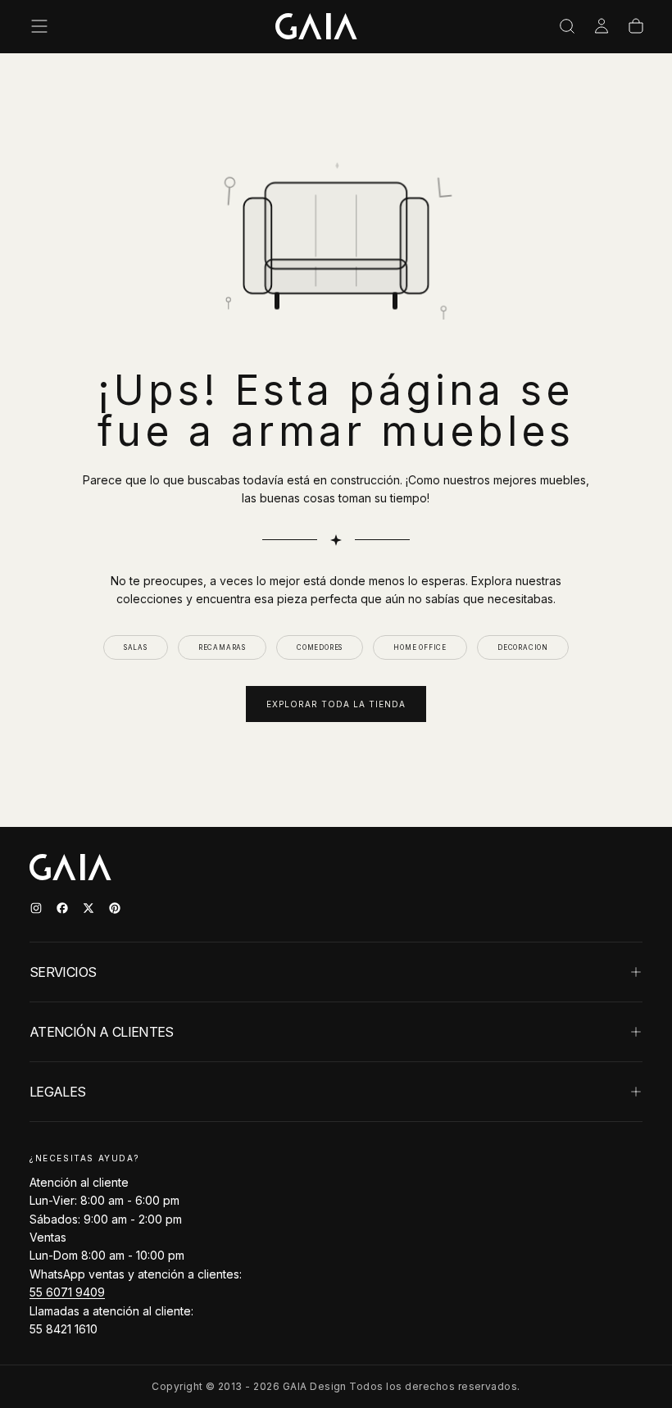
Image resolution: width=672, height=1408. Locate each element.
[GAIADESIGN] (316, 26)
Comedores (320, 647)
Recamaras (222, 647)
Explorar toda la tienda (336, 704)
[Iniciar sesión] (601, 26)
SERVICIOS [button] (63, 972)
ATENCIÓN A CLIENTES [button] (102, 1032)
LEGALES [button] (58, 1091)
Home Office (420, 647)
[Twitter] (88, 908)
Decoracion (522, 647)
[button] (39, 26)
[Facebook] (62, 908)
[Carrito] (636, 26)
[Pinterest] (114, 908)
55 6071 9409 (67, 1292)
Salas (136, 647)
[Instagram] (36, 908)
